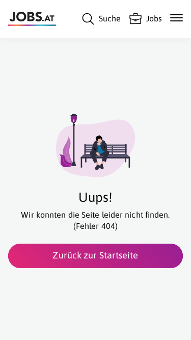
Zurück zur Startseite (95, 255)
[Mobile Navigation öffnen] (176, 17)
